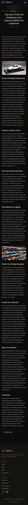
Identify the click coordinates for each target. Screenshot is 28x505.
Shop (3, 470)
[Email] (7, 491)
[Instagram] (3, 491)
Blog (7, 11)
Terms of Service (6, 486)
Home (3, 11)
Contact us (4, 480)
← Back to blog (8, 432)
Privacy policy (5, 483)
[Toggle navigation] (25, 2)
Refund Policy (5, 488)
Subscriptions (5, 472)
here (22, 125)
